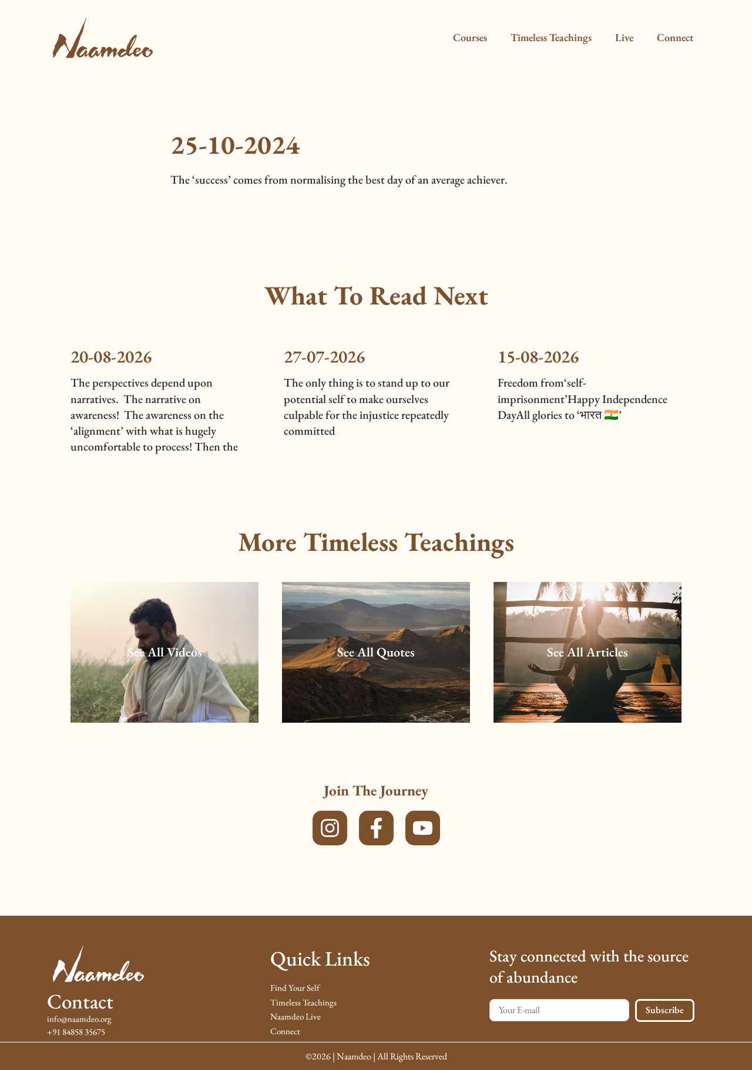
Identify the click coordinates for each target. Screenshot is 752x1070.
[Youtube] (422, 828)
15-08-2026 (538, 356)
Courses (470, 37)
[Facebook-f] (376, 828)
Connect (675, 37)
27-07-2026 (324, 356)
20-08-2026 (111, 356)
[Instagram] (330, 828)
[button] (164, 652)
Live (624, 37)
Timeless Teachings (551, 37)
